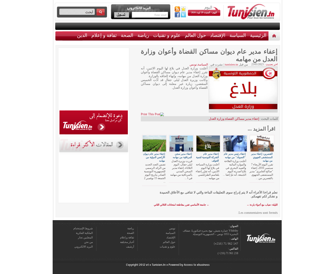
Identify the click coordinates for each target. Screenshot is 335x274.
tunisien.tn (231, 64)
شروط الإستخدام (83, 228)
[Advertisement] (93, 79)
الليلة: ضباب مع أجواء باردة (262, 204)
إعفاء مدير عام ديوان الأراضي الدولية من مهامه (154, 157)
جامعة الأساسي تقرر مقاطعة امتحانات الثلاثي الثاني (181, 204)
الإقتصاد (217, 35)
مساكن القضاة (234, 118)
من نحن (88, 242)
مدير (248, 118)
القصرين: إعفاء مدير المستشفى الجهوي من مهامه (262, 157)
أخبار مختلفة (127, 242)
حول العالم (195, 35)
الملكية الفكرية (84, 233)
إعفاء (255, 118)
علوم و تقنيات (167, 35)
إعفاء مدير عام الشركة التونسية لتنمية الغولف (207, 157)
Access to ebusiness (197, 265)
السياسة (237, 35)
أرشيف (130, 246)
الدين (82, 35)
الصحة (127, 35)
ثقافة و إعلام (104, 35)
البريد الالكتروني (83, 246)
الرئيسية (274, 36)
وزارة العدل (216, 118)
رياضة (143, 35)
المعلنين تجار (85, 237)
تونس (193, 64)
